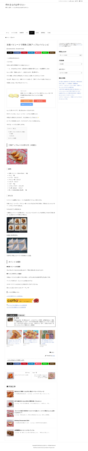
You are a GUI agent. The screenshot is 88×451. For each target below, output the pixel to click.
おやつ (13, 37)
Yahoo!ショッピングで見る (27, 104)
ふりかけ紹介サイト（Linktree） (15, 296)
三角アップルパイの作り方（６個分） (17, 131)
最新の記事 (22, 315)
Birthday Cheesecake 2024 (22, 420)
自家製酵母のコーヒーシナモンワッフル (24, 430)
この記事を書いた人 (13, 315)
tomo (53, 355)
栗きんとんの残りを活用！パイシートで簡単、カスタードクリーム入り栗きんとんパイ (31, 341)
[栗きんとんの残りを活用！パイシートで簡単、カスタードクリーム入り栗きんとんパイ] (30, 334)
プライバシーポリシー (64, 1)
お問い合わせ (71, 1)
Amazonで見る (27, 100)
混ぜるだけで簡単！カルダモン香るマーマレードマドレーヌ (29, 391)
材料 (11, 133)
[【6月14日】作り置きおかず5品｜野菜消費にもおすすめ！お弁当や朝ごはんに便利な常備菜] (47, 334)
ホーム (7, 37)
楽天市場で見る (40, 100)
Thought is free (51, 447)
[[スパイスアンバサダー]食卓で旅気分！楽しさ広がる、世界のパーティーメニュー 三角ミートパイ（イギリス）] (14, 334)
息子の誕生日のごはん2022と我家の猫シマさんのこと (28, 401)
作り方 (11, 135)
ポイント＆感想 (12, 138)
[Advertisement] (44, 20)
